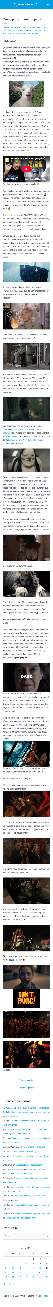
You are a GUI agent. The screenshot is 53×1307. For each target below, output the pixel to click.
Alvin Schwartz (12, 436)
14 (26, 1268)
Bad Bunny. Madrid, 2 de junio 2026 (29, 1196)
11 (6, 1268)
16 (40, 1268)
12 (13, 1268)
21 (26, 1272)
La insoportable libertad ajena (33, 1147)
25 (6, 1277)
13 (20, 1268)
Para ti (17, 1200)
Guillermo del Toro (13, 440)
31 (47, 1277)
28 (26, 1277)
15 (33, 1268)
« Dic (5, 1284)
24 (47, 1272)
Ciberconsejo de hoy (38, 27)
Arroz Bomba (10, 27)
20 (20, 1272)
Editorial (11, 30)
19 (13, 1272)
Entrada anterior (26, 1080)
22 (33, 1272)
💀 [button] (10, 225)
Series (29, 30)
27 (20, 1277)
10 (47, 1263)
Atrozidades (22, 27)
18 (6, 1272)
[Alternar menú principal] (47, 4)
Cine (5, 30)
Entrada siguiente (26, 1088)
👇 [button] (27, 150)
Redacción (20, 30)
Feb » (11, 1284)
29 (33, 1277)
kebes (47, 1296)
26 (13, 1277)
